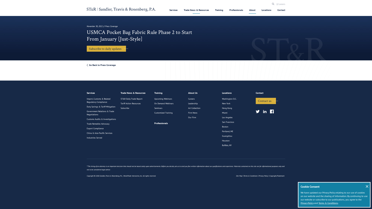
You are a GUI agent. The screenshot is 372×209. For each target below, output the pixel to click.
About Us (192, 92)
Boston (225, 126)
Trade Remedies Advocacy (98, 123)
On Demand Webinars (164, 103)
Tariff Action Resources (131, 103)
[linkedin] (266, 112)
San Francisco (228, 122)
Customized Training (163, 112)
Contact (281, 10)
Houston (226, 140)
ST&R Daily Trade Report (131, 99)
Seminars (158, 108)
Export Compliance (95, 128)
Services (173, 10)
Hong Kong (227, 108)
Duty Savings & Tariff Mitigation (101, 106)
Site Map (239, 176)
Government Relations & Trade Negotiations (100, 113)
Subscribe (125, 108)
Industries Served (94, 137)
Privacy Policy (307, 203)
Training (219, 10)
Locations (266, 10)
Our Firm (192, 117)
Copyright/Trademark (277, 176)
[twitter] (258, 112)
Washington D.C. (229, 99)
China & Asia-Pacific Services (99, 133)
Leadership (193, 103)
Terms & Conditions (328, 203)
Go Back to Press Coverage (102, 65)
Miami (224, 112)
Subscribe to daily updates (105, 49)
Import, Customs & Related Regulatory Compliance (98, 100)
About (252, 10)
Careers (281, 4)
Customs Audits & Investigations (101, 119)
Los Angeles (227, 117)
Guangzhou (227, 136)
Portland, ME (227, 131)
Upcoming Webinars (163, 99)
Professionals (236, 10)
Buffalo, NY (227, 145)
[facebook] (273, 112)
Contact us (264, 101)
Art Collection (194, 108)
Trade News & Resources (196, 10)
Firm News (192, 112)
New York (226, 103)
